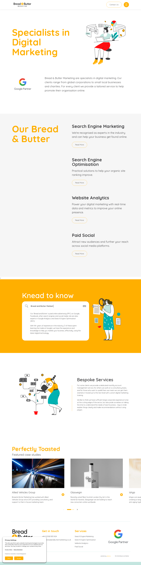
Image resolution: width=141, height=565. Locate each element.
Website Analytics (81, 543)
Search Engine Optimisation (85, 540)
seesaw (109, 556)
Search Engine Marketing (84, 536)
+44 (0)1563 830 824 (49, 536)
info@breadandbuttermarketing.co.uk (56, 540)
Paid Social (79, 547)
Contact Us (114, 5)
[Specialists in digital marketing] (22, 5)
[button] (63, 509)
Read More (79, 145)
